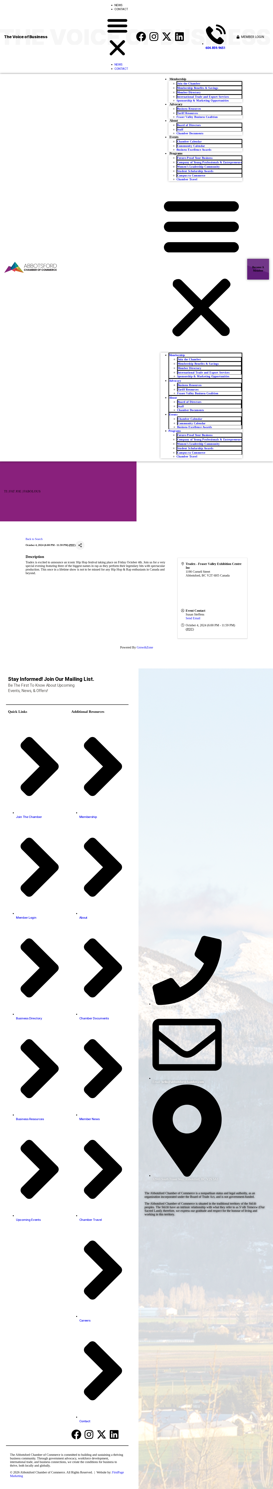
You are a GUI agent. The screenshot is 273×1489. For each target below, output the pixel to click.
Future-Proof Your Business (194, 157)
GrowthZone (145, 647)
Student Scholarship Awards (195, 171)
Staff (180, 129)
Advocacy (175, 104)
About (173, 120)
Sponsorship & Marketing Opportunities (202, 100)
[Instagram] (154, 37)
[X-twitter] (167, 37)
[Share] (80, 545)
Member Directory (189, 92)
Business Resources (189, 108)
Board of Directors (189, 125)
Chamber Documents (189, 133)
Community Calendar (191, 145)
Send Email (193, 618)
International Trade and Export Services (203, 96)
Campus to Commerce (191, 175)
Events (173, 137)
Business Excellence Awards (193, 149)
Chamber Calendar (189, 141)
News (119, 5)
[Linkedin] (179, 37)
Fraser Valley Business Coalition (197, 117)
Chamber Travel (186, 179)
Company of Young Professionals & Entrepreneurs (209, 162)
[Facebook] (141, 37)
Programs (175, 153)
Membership (177, 79)
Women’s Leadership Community (198, 166)
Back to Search (34, 539)
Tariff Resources (187, 113)
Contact (121, 9)
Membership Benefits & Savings (197, 88)
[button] (117, 37)
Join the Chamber (188, 83)
